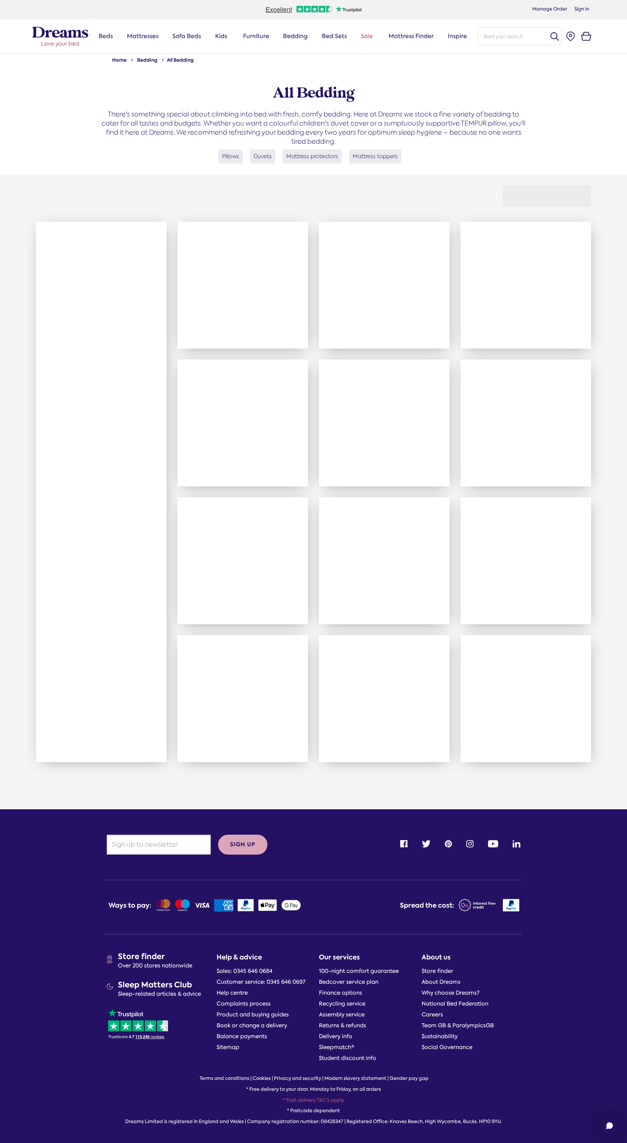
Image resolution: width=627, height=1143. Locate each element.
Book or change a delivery (252, 1025)
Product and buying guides (253, 1014)
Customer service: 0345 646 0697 (261, 982)
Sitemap (228, 1047)
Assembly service (342, 1014)
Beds (106, 36)
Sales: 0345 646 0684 (244, 971)
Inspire (457, 36)
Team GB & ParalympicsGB (458, 1025)
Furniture (256, 36)
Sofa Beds (186, 36)
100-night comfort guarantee (359, 971)
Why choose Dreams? (451, 992)
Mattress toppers (375, 156)
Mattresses (143, 36)
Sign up (242, 844)
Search (554, 36)
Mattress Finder (411, 36)
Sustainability (440, 1036)
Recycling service (342, 1003)
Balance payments (242, 1036)
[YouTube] (493, 844)
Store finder (141, 956)
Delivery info (335, 1036)
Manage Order (549, 9)
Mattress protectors (312, 156)
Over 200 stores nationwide (155, 965)
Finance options (340, 992)
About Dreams (441, 982)
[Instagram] (470, 844)
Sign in (581, 9)
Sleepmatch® (337, 1047)
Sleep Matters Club (155, 984)
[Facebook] (403, 844)
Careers (432, 1014)
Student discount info (347, 1058)
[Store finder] (570, 36)
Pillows (230, 156)
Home (119, 60)
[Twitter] (426, 844)
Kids (221, 36)
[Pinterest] (448, 844)
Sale (367, 36)
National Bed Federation (455, 1003)
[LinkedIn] (516, 844)
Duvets (263, 156)
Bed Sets (334, 36)
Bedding (295, 36)
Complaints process (244, 1003)
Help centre (232, 992)
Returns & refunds (342, 1025)
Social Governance (447, 1047)
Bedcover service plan (348, 982)
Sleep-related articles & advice (159, 994)
